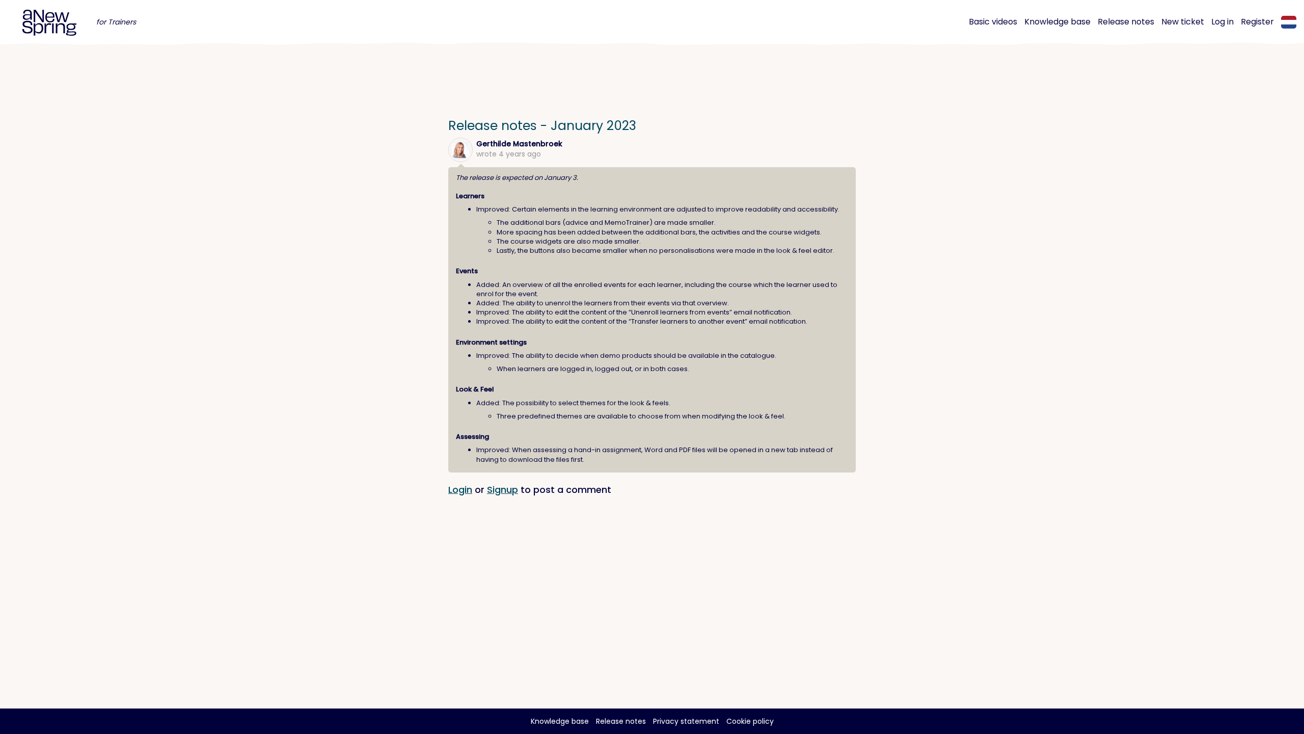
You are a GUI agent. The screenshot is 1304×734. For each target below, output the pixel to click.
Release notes (1126, 22)
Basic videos (993, 22)
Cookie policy (750, 721)
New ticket (1182, 22)
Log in (1222, 22)
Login (460, 489)
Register (1257, 22)
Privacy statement (686, 721)
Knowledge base (1057, 22)
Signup (502, 489)
